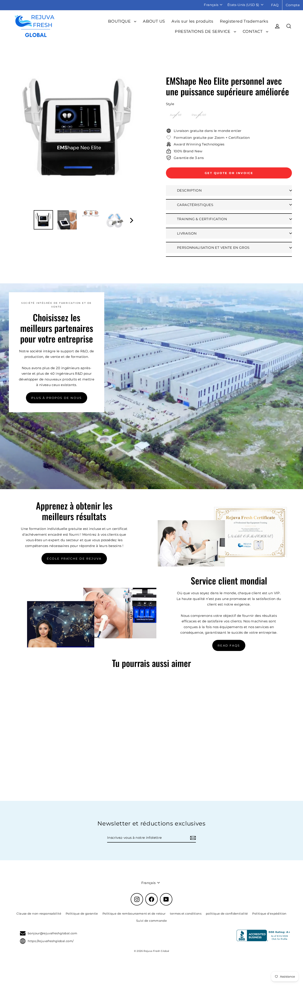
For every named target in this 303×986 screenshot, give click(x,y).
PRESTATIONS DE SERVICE (203, 31)
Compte (293, 5)
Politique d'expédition (269, 913)
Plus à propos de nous (56, 398)
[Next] (131, 222)
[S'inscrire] (192, 838)
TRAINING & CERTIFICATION (202, 219)
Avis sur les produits (192, 21)
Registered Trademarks (244, 21)
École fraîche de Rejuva (74, 558)
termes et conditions (185, 913)
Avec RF (176, 115)
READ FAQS (229, 645)
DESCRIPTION (189, 190)
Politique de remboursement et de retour (134, 913)
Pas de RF (199, 115)
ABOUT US (154, 21)
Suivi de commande (151, 920)
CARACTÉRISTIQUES (195, 205)
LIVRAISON (187, 233)
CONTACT (253, 31)
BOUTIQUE (120, 21)
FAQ (275, 5)
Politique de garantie (82, 913)
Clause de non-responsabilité (38, 913)
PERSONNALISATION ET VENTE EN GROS (213, 247)
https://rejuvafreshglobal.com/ (50, 941)
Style (170, 104)
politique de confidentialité (227, 913)
